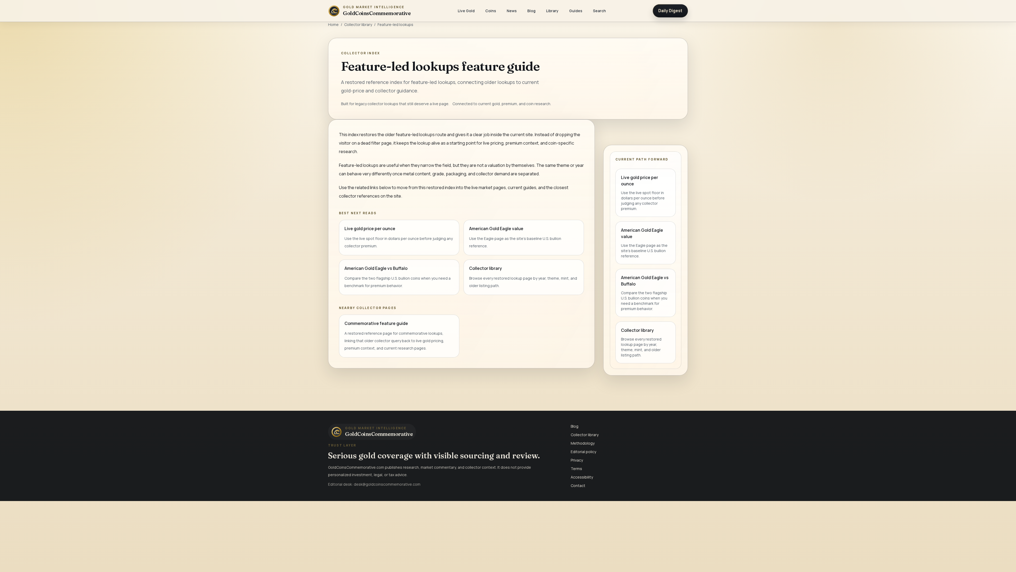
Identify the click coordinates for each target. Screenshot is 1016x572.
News (512, 10)
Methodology (583, 443)
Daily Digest (670, 11)
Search (599, 10)
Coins (490, 10)
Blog (531, 10)
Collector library (358, 24)
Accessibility (582, 477)
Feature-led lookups (395, 24)
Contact (578, 485)
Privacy (577, 460)
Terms (576, 468)
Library (552, 10)
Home (333, 24)
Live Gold (466, 10)
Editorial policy (583, 451)
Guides (575, 10)
